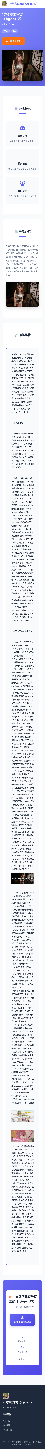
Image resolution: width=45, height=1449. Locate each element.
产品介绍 (6, 1421)
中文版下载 (7, 1430)
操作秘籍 (6, 1425)
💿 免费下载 (15, 41)
